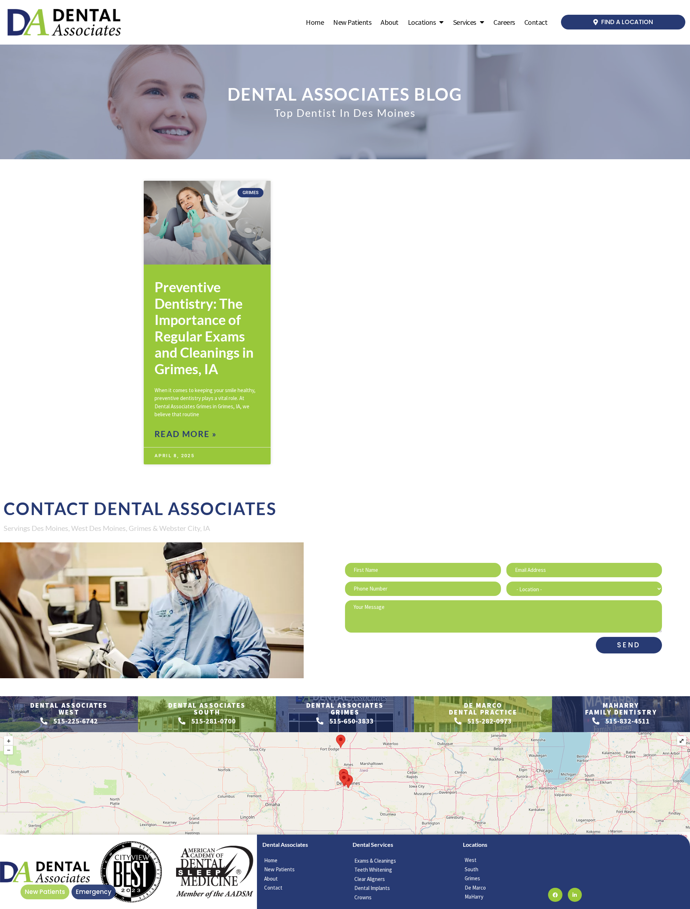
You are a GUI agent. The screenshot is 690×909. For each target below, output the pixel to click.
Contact (536, 22)
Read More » (186, 434)
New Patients (352, 22)
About (390, 22)
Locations (422, 22)
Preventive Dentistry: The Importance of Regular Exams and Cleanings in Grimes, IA (204, 328)
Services (464, 22)
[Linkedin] (575, 895)
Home (315, 22)
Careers (504, 22)
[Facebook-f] (555, 895)
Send (629, 645)
